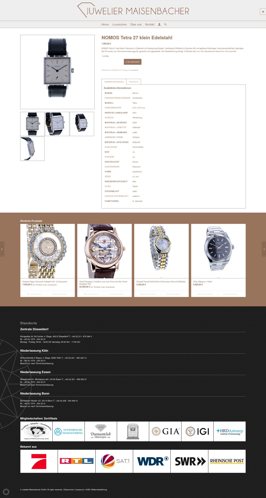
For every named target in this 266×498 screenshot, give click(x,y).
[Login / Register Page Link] (159, 24)
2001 (134, 112)
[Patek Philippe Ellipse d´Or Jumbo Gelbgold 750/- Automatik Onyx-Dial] (264, 249)
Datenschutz (69, 489)
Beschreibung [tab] (133, 82)
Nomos (135, 93)
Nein (134, 181)
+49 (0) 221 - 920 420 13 (75, 357)
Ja (134, 152)
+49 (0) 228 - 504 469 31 (67, 400)
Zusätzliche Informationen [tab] (114, 82)
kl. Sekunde (137, 201)
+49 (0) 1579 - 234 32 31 (35, 339)
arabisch (136, 196)
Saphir (135, 186)
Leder (135, 132)
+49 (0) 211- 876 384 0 (81, 336)
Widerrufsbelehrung (99, 489)
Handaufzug (137, 117)
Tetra (135, 103)
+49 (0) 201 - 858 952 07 (76, 379)
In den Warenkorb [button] (35, 294)
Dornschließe (138, 147)
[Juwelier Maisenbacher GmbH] (133, 11)
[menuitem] (105, 24)
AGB (88, 489)
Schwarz (136, 137)
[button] (6, 492)
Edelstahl (136, 127)
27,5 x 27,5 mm (139, 107)
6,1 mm (136, 176)
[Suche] (165, 24)
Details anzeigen (60, 294)
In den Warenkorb (132, 62)
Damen (135, 161)
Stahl (135, 122)
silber (135, 191)
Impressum (80, 489)
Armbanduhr (137, 98)
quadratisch (137, 171)
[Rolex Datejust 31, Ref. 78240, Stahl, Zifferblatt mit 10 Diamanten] (2, 249)
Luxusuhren (134, 70)
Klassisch (136, 166)
